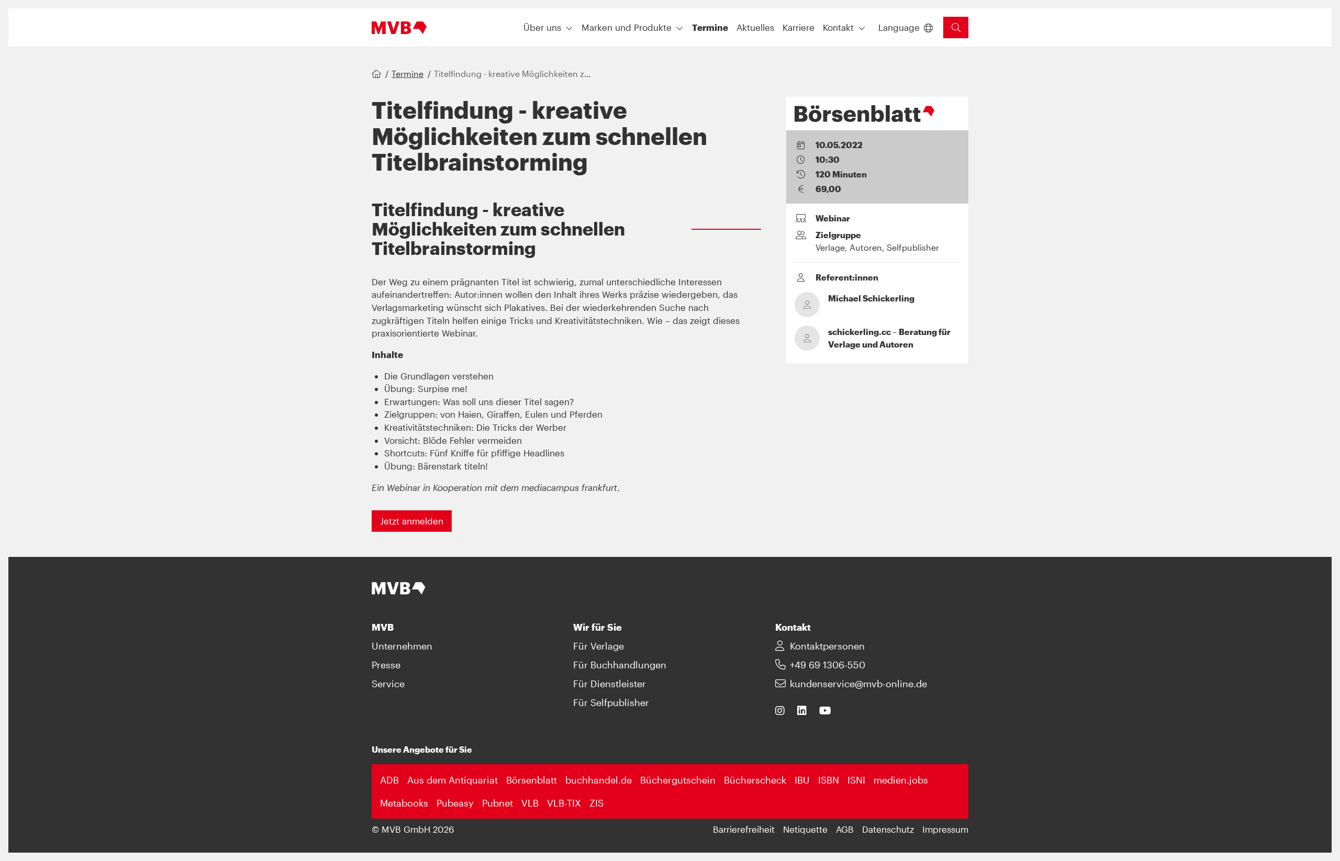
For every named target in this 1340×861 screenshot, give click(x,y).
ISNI (856, 780)
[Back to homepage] (399, 27)
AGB (845, 829)
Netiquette (805, 829)
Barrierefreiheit (744, 829)
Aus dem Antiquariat (452, 780)
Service (388, 683)
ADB (389, 780)
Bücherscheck (755, 780)
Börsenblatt (531, 780)
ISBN (828, 780)
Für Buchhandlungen (619, 664)
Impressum (945, 829)
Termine (407, 74)
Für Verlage (598, 646)
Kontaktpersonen (827, 646)
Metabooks (404, 803)
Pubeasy (455, 803)
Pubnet (497, 803)
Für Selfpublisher (611, 702)
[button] (710, 27)
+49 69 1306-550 (827, 664)
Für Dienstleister (609, 683)
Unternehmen (402, 646)
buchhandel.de (598, 780)
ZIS (596, 803)
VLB (530, 803)
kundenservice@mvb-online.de (858, 683)
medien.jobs (901, 780)
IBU (802, 780)
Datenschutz (888, 829)
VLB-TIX (564, 803)
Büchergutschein (678, 780)
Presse (386, 664)
